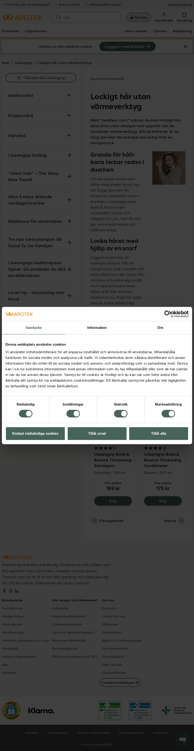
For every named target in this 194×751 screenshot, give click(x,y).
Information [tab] (97, 328)
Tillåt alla (158, 433)
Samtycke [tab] (34, 328)
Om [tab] (160, 328)
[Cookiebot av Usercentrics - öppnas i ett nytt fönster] (168, 313)
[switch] (73, 413)
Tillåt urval (97, 433)
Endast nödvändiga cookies (35, 433)
